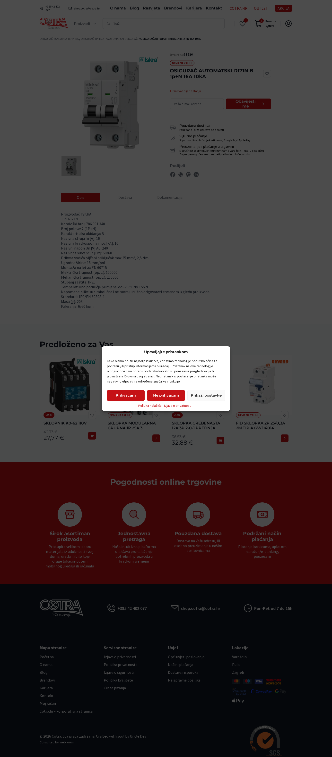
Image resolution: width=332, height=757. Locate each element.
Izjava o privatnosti (178, 405)
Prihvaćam (126, 395)
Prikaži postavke (206, 395)
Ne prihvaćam (166, 395)
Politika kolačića (150, 405)
